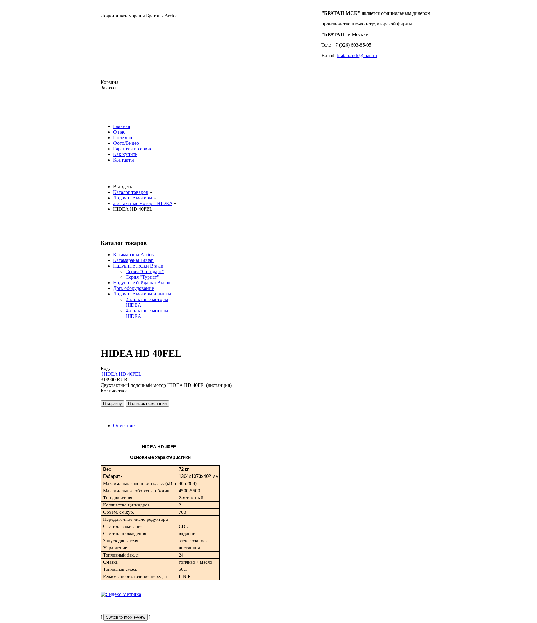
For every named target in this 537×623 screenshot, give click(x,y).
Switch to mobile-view (125, 617)
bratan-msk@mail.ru (357, 55)
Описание (124, 425)
